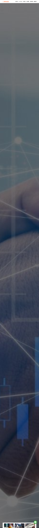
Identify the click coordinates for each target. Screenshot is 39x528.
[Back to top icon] (35, 526)
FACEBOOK (25, 268)
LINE (16, 268)
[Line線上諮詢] (35, 522)
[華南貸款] (5, 1)
